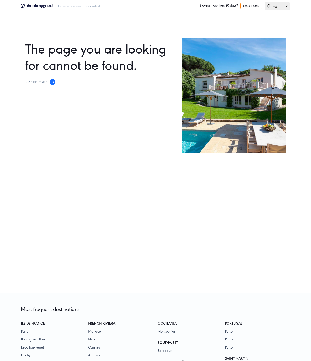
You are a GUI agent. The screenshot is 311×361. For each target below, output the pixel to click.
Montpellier (166, 332)
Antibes (94, 355)
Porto (229, 332)
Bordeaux (165, 351)
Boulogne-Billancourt (36, 340)
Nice (91, 340)
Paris (24, 332)
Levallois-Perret (32, 348)
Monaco (94, 332)
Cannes (94, 348)
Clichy (25, 355)
